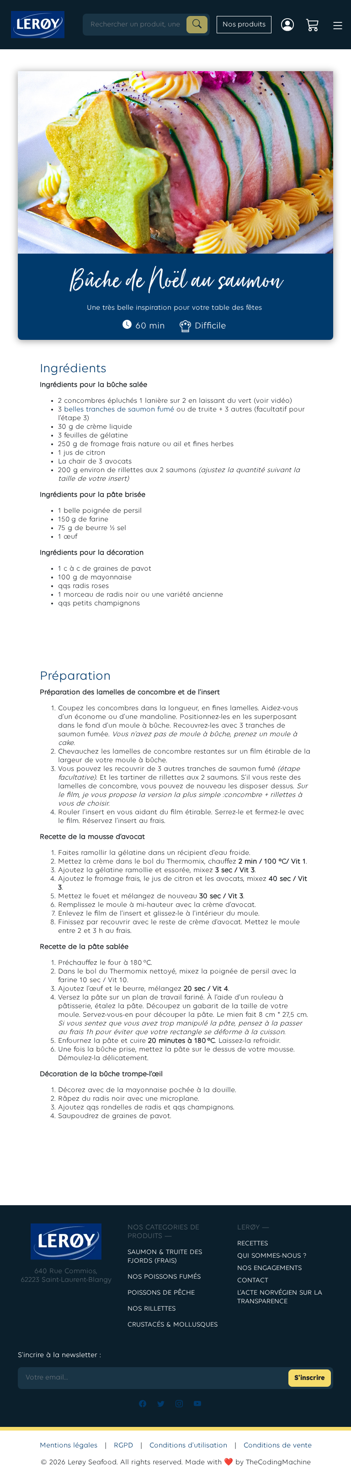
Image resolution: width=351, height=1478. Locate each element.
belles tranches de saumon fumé (119, 409)
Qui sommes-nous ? (271, 1256)
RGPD (123, 1445)
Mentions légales (68, 1445)
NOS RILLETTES (152, 1309)
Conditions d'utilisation (188, 1445)
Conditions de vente (278, 1445)
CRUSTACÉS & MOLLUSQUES (173, 1325)
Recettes (252, 1243)
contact (252, 1280)
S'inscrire (309, 1378)
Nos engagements (269, 1268)
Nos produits (244, 24)
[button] (337, 23)
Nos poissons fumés (164, 1277)
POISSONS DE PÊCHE (161, 1293)
